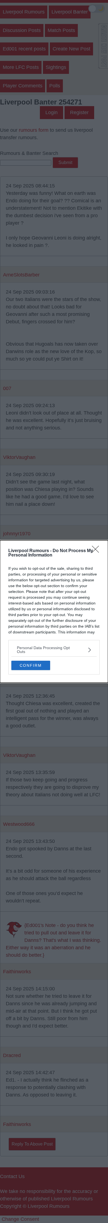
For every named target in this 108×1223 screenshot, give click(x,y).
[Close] (97, 551)
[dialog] (54, 611)
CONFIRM (31, 665)
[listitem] (54, 650)
